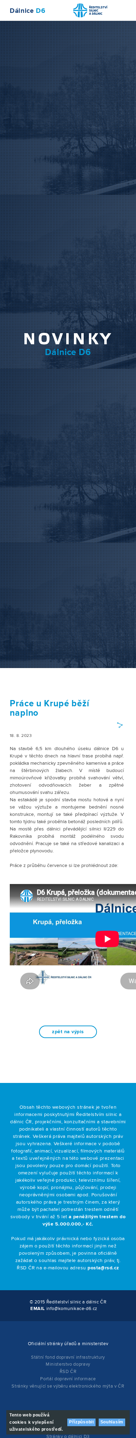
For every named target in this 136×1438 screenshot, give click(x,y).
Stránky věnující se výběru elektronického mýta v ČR (68, 1386)
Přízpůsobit (81, 1422)
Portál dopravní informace (68, 1379)
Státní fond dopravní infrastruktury (68, 1357)
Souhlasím (111, 1422)
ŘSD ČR (68, 1371)
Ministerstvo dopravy (68, 1364)
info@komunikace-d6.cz (71, 1308)
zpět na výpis (68, 1032)
